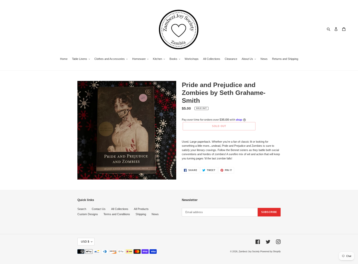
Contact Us (99, 208)
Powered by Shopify (270, 251)
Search (81, 208)
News (155, 214)
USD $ (85, 241)
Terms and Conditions (116, 214)
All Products (141, 208)
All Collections (119, 208)
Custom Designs (87, 214)
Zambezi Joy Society (249, 251)
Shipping (141, 214)
